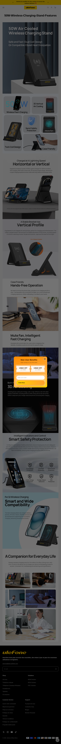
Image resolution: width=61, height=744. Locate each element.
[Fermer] (44, 358)
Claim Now (21, 382)
